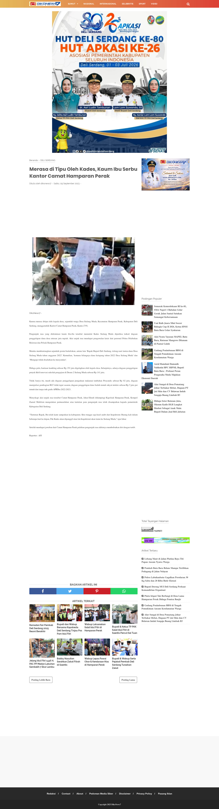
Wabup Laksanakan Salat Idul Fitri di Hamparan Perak (94, 627)
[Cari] (188, 4)
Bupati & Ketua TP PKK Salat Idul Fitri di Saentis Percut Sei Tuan (124, 629)
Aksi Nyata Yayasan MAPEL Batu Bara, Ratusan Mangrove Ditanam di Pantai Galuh (170, 340)
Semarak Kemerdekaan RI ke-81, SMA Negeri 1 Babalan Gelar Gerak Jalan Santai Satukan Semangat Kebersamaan (170, 312)
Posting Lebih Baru (40, 679)
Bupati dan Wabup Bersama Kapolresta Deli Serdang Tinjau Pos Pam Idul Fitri (69, 629)
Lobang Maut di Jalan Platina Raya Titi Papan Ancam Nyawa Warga (163, 560)
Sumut (71, 4)
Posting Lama (128, 679)
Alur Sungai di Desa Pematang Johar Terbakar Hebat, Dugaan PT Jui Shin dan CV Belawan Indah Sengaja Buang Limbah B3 (171, 390)
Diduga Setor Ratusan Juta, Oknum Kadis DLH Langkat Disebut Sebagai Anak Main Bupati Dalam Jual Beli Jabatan (169, 406)
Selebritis (127, 4)
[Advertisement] (83, 211)
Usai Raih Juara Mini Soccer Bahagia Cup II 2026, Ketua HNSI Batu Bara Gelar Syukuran (170, 326)
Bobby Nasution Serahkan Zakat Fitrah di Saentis (68, 661)
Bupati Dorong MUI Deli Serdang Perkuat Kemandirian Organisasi (164, 588)
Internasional (108, 4)
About (79, 793)
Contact (66, 793)
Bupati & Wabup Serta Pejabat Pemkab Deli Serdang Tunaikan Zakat (124, 663)
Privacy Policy (144, 793)
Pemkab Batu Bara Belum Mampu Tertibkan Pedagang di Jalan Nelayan (165, 569)
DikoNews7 (116, 804)
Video (154, 4)
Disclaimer (125, 793)
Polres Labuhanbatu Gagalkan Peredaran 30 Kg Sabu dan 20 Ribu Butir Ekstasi (165, 579)
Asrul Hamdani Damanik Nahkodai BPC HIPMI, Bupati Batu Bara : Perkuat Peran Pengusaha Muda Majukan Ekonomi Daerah (163, 371)
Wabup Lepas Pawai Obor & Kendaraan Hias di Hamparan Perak (96, 661)
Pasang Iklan (165, 793)
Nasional (89, 4)
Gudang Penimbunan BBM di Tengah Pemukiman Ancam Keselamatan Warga (168, 354)
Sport (142, 4)
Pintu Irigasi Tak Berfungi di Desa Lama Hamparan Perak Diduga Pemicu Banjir (163, 597)
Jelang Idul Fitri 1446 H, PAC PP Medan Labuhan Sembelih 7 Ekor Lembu (42, 663)
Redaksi (51, 793)
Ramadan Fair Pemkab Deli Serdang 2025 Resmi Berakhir (41, 628)
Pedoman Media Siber (101, 793)
